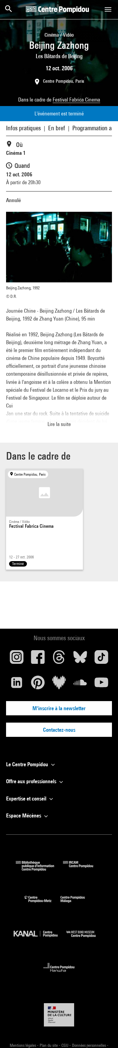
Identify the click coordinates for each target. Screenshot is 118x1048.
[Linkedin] (16, 685)
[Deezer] (59, 685)
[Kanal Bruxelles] (40, 939)
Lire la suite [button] (59, 424)
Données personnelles (89, 1045)
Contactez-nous (59, 730)
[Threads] (59, 659)
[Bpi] (39, 869)
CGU (65, 1045)
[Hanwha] (59, 974)
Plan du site (49, 1045)
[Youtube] (101, 685)
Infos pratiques (23, 128)
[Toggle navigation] (108, 9)
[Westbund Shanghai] (86, 939)
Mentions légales (23, 1045)
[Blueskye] (80, 659)
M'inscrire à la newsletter (59, 708)
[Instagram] (16, 659)
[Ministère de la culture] (59, 1014)
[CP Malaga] (77, 904)
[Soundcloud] (80, 685)
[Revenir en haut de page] (104, 1034)
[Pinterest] (37, 685)
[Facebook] (37, 659)
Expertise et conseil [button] (27, 798)
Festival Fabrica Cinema (76, 99)
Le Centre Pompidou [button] (27, 764)
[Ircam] (82, 869)
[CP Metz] (43, 904)
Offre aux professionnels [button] (31, 781)
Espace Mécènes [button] (24, 815)
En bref (56, 128)
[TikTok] (101, 659)
